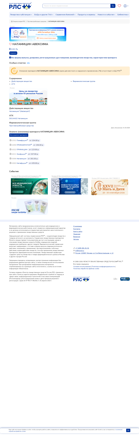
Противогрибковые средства (36, 21)
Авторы (76, 239)
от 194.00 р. (35, 140)
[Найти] (112, 6)
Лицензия (76, 234)
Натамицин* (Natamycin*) (19, 111)
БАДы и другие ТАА (43, 14)
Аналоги (13, 53)
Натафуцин (22, 163)
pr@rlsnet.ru (79, 251)
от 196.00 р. (38, 145)
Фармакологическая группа (84, 81)
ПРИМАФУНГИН (24, 145)
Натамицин (21, 158)
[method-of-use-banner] (37, 34)
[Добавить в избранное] (10, 44)
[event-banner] (109, 187)
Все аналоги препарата (18, 135)
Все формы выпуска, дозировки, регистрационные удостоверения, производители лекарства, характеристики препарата (64, 58)
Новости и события (106, 14)
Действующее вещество (21, 81)
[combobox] (76, 6)
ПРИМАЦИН (22, 149)
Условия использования (82, 267)
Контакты (76, 229)
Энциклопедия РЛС (19, 21)
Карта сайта (77, 231)
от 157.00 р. (33, 154)
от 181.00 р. (33, 158)
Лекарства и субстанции (20, 14)
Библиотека (122, 14)
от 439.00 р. (34, 163)
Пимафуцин (22, 140)
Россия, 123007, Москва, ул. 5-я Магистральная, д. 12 (94, 253)
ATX (13, 84)
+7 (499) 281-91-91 (82, 248)
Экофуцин (22, 154)
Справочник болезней (65, 14)
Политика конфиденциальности (103, 267)
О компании (77, 226)
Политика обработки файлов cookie (86, 269)
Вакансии (76, 237)
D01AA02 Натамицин (18, 118)
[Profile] (126, 6)
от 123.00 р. (34, 149)
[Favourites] (119, 6)
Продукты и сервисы (86, 14)
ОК (128, 430)
